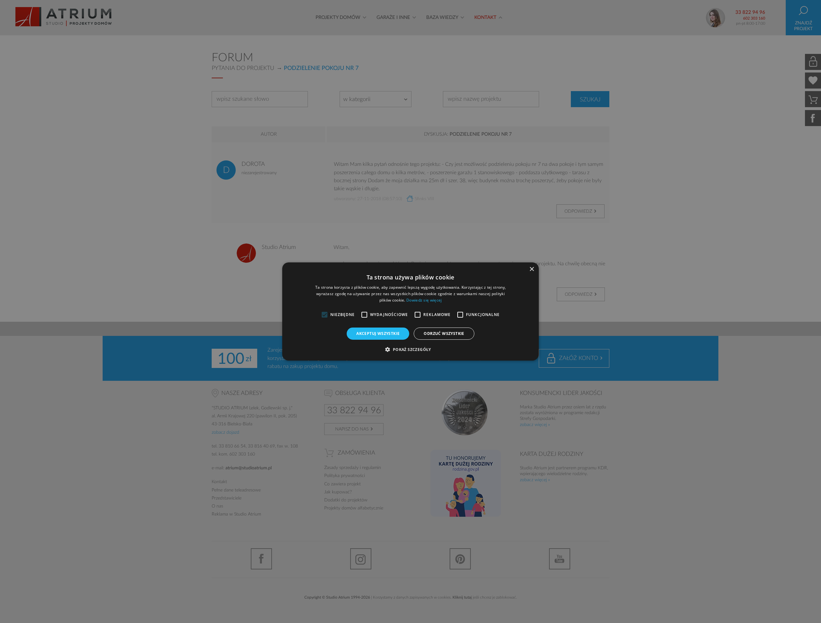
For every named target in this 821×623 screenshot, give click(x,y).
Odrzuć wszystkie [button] (444, 333)
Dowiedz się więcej (424, 300)
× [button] (531, 269)
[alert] (410, 311)
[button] (410, 349)
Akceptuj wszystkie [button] (378, 333)
